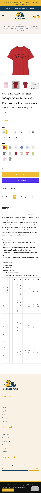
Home (19, 24)
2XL (33, 132)
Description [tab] (7, 208)
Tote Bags (5, 418)
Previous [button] (3, 84)
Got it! (8, 490)
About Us (4, 421)
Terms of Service (7, 445)
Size (3, 127)
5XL (16, 138)
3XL (4, 138)
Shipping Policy (6, 441)
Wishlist (4, 452)
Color (3, 143)
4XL (10, 138)
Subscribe (34, 469)
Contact (4, 448)
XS (4, 132)
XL (27, 132)
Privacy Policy (6, 434)
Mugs (3, 414)
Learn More (21, 487)
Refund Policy (6, 438)
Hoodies (4, 411)
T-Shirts (4, 407)
